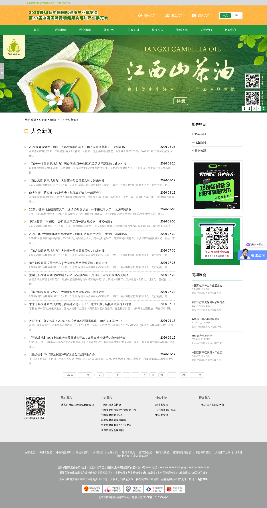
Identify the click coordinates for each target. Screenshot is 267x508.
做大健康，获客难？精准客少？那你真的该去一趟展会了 (65, 192)
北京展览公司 (141, 455)
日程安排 (133, 29)
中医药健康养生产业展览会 (207, 285)
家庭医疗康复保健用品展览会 (208, 302)
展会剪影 (200, 150)
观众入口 (177, 15)
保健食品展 (45, 452)
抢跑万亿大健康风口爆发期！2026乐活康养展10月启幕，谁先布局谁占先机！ (79, 275)
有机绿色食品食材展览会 (206, 318)
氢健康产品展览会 (202, 335)
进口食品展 (128, 452)
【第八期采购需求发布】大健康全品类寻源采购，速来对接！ (68, 250)
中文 (225, 15)
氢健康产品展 (203, 452)
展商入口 (150, 15)
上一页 (85, 374)
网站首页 (30, 119)
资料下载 (182, 29)
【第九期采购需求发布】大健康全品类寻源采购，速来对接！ (68, 180)
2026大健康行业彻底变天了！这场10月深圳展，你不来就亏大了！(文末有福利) (80, 209)
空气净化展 (145, 452)
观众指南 (85, 29)
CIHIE (43, 119)
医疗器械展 (162, 452)
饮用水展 (113, 452)
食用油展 (98, 452)
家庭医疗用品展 (182, 452)
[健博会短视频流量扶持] (217, 185)
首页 (37, 29)
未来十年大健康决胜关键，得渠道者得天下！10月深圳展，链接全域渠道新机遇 (80, 304)
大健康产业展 (222, 452)
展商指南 (61, 29)
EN (236, 15)
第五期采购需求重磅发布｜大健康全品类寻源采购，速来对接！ (69, 262)
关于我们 (206, 29)
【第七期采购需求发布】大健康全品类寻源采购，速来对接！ (68, 291)
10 (171, 374)
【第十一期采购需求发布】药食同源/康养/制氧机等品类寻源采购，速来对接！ (79, 163)
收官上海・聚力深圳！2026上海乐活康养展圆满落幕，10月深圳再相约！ (76, 320)
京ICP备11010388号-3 (156, 497)
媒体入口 (204, 15)
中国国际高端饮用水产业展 (207, 352)
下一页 (197, 374)
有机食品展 (82, 452)
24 (183, 374)
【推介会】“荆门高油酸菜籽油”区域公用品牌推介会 (62, 354)
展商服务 (157, 29)
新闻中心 (230, 29)
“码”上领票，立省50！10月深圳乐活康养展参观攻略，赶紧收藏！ (71, 221)
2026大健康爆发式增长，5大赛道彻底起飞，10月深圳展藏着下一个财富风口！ (80, 146)
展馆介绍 (109, 29)
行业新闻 (200, 142)
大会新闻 (70, 119)
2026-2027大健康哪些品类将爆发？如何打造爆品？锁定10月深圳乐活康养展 (78, 233)
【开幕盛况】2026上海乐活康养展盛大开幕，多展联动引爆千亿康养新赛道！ (79, 337)
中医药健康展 (64, 452)
